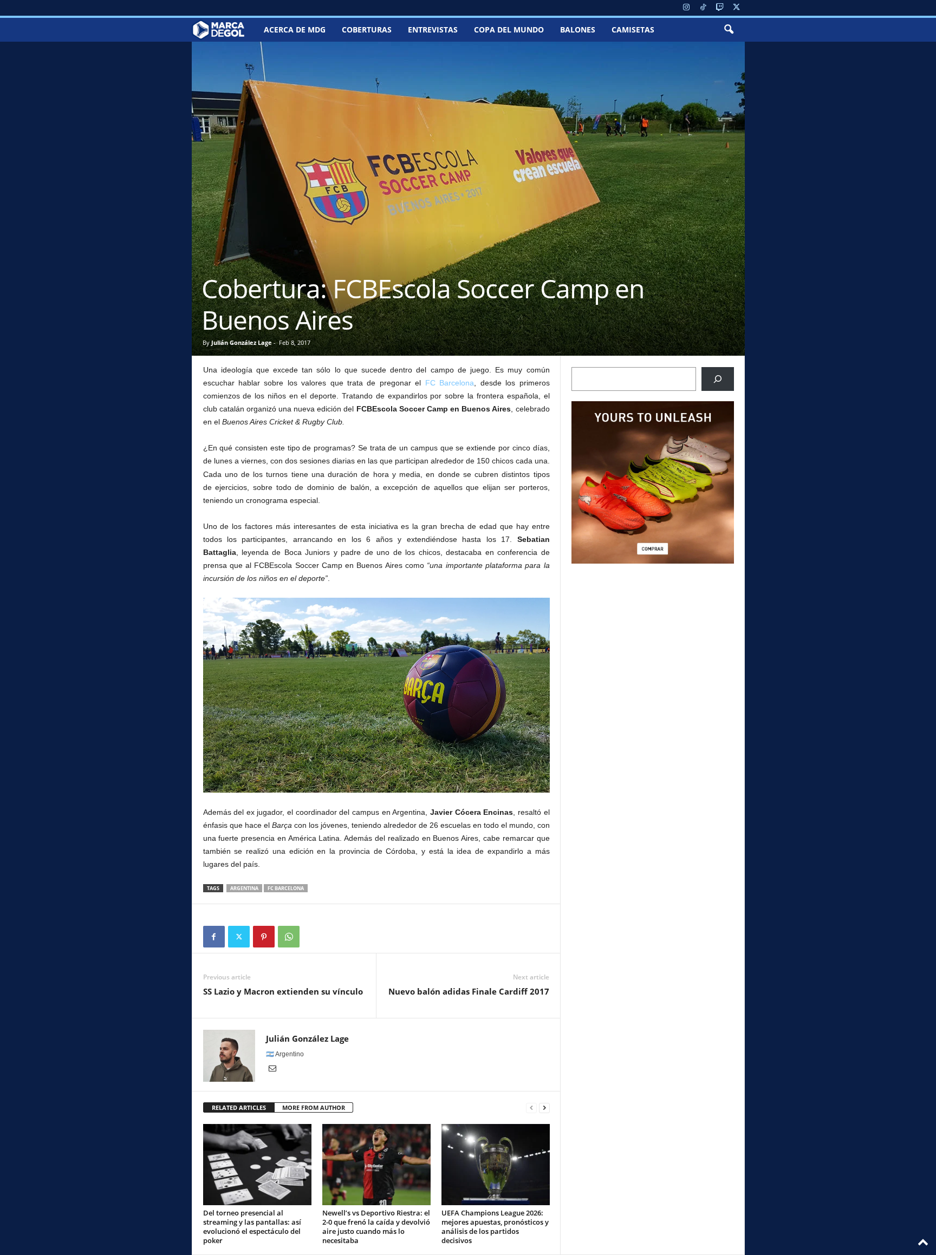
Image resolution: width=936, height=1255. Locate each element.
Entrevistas (433, 29)
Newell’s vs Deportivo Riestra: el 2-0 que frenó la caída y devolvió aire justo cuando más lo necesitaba (376, 1226)
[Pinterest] (264, 936)
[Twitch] (719, 8)
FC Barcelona (449, 382)
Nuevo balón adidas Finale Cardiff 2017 (468, 991)
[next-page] (544, 1108)
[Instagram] (686, 8)
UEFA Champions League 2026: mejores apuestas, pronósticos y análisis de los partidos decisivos (495, 1226)
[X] (736, 8)
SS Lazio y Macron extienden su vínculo (283, 991)
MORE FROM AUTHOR (313, 1107)
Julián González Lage (241, 342)
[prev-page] (531, 1108)
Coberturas (367, 29)
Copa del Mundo (509, 29)
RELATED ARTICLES (239, 1107)
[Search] (717, 379)
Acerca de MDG (295, 29)
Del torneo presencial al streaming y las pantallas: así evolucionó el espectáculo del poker (252, 1226)
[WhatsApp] (289, 936)
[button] (728, 30)
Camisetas (633, 29)
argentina (244, 888)
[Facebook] (214, 936)
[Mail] (272, 1069)
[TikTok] (703, 8)
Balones (577, 29)
